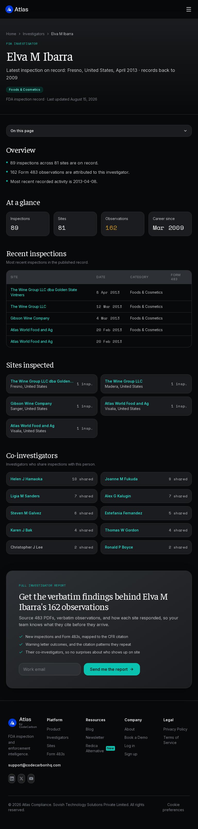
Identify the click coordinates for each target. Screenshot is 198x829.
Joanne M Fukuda (121, 479)
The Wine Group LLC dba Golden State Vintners (42, 381)
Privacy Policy (175, 729)
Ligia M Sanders (25, 496)
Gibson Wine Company (30, 318)
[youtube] (31, 778)
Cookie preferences (173, 807)
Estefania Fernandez (123, 513)
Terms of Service (171, 740)
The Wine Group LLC (28, 306)
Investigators (34, 34)
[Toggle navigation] (189, 9)
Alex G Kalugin (118, 496)
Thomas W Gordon (122, 530)
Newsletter (95, 737)
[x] (21, 778)
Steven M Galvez (26, 513)
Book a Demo (136, 737)
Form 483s (56, 754)
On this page (22, 130)
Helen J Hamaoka (27, 479)
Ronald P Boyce (119, 547)
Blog (90, 729)
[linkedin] (11, 778)
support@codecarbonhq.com (34, 765)
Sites (51, 745)
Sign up (131, 754)
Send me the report (109, 669)
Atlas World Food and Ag (32, 330)
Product (53, 729)
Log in (130, 745)
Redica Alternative (99, 748)
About (130, 729)
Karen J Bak (21, 530)
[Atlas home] (17, 9)
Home (11, 34)
